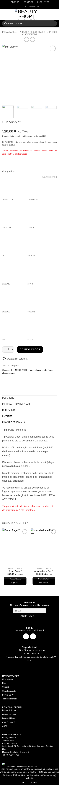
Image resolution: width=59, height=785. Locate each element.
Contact (5, 687)
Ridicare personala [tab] (13, 422)
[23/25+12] (13, 270)
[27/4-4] (39, 270)
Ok (23, 782)
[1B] (13, 241)
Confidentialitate (9, 691)
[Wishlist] (44, 14)
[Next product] (26, 39)
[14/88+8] (39, 214)
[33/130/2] (39, 298)
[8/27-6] (39, 326)
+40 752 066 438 (30, 653)
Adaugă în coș (30, 349)
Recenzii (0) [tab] (8, 410)
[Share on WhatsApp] (5, 380)
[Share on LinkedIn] (32, 380)
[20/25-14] (39, 241)
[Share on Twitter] (15, 380)
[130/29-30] (13, 214)
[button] (4, 14)
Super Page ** (15, 571)
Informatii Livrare (9, 718)
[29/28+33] (13, 298)
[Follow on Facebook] (26, 636)
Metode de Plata (9, 714)
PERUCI (23, 32)
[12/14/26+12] (39, 186)
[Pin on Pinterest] (26, 380)
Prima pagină (9, 32)
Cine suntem (7, 679)
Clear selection (49, 177)
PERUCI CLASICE (38, 32)
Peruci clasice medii (38, 370)
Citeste (33, 782)
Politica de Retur (9, 710)
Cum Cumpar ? (8, 722)
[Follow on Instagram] (33, 636)
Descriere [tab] (8, 398)
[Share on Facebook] (10, 380)
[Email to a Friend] (21, 380)
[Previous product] (32, 39)
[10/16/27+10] (13, 186)
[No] (55, 777)
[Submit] (53, 23)
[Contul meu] (50, 14)
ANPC (4, 726)
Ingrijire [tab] (7, 416)
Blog (4, 683)
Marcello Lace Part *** (43, 571)
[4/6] (13, 326)
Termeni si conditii (9, 699)
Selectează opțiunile (15, 581)
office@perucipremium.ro (31, 650)
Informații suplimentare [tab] (16, 404)
